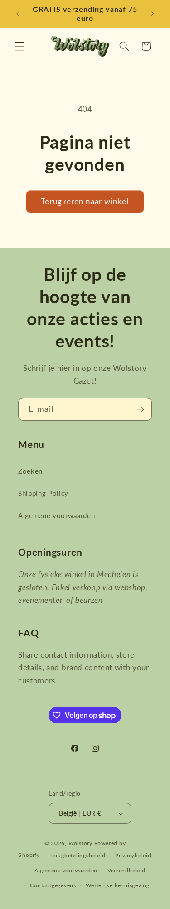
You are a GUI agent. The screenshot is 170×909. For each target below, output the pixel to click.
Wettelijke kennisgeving (118, 885)
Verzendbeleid (126, 870)
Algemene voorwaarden (56, 515)
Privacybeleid (133, 855)
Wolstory (81, 843)
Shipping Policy (43, 493)
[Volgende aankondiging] (153, 14)
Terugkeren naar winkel (85, 201)
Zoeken (30, 471)
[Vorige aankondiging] (18, 14)
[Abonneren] (140, 409)
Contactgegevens (53, 885)
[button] (20, 46)
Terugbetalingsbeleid (77, 855)
